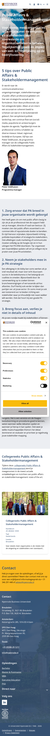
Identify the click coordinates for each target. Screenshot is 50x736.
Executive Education (11, 680)
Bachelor (6, 668)
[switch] (43, 371)
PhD (4, 683)
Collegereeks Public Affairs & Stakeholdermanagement (21, 522)
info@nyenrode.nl (10, 652)
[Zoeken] (30, 4)
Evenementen (20, 730)
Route (4, 641)
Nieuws (32, 730)
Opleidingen (7, 730)
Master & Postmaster (11, 672)
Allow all (25, 403)
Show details (36, 396)
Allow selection (25, 411)
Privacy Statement (12, 733)
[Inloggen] (34, 4)
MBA (4, 676)
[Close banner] (46, 322)
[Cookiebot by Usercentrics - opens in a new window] (31, 322)
